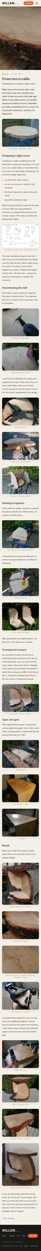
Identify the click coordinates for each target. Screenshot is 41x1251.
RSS (16, 1246)
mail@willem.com (8, 1246)
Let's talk (28, 3)
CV (18, 1236)
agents (26, 1246)
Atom (20, 1246)
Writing (5, 74)
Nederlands (34, 1246)
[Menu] (37, 3)
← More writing (8, 1218)
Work (4, 1236)
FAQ (23, 1236)
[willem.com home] (10, 3)
